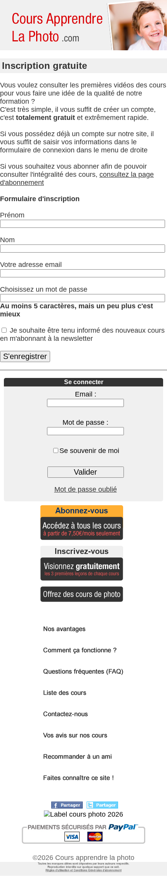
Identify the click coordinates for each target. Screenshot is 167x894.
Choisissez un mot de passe (43, 289)
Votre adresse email (31, 264)
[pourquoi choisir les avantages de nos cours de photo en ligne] (83, 632)
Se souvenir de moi (89, 451)
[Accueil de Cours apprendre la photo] (54, 25)
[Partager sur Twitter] (102, 806)
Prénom (12, 215)
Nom (7, 240)
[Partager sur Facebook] (67, 806)
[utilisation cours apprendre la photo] (83, 873)
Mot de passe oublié (85, 489)
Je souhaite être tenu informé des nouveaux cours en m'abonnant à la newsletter (82, 334)
